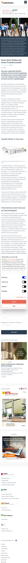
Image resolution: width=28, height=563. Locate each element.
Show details (20, 297)
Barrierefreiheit (4, 555)
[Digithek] (14, 525)
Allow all (14, 301)
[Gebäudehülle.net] (8, 3)
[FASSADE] (14, 474)
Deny (14, 306)
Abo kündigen (4, 548)
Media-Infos (4, 560)
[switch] (24, 282)
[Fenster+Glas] (14, 490)
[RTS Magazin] (14, 504)
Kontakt (3, 544)
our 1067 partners (11, 259)
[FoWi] (14, 515)
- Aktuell (7, 65)
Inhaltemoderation (5, 557)
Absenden (14, 332)
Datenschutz (4, 553)
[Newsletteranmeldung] (14, 447)
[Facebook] (16, 540)
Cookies (3, 551)
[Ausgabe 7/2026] (14, 409)
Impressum (4, 546)
